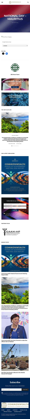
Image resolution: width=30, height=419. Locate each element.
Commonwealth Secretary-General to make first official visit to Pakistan (14, 341)
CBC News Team (15, 22)
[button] (11, 145)
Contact (15, 410)
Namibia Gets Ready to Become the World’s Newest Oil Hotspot (13, 373)
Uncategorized (15, 135)
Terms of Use (23, 410)
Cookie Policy (18, 411)
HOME (2, 410)
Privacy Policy (8, 411)
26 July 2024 (18, 143)
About (8, 410)
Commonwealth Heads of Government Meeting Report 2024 (14, 274)
